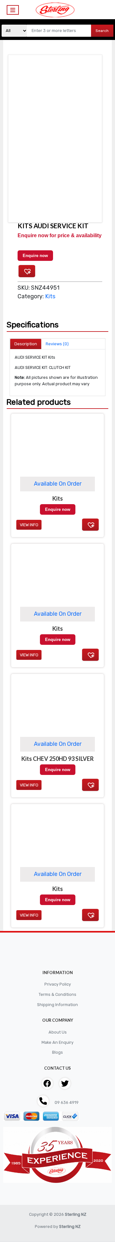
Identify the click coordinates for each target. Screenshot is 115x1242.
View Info (29, 915)
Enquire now (35, 255)
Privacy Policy (57, 984)
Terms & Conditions (57, 994)
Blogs (57, 1052)
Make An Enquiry (57, 1042)
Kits (50, 296)
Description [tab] (25, 343)
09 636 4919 (66, 1102)
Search (102, 30)
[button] (27, 271)
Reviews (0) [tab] (57, 343)
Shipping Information (57, 1004)
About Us (58, 1032)
